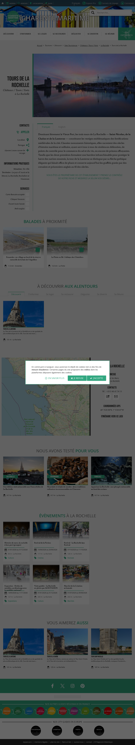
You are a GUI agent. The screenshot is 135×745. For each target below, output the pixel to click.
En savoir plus (56, 378)
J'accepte (98, 378)
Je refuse (78, 378)
